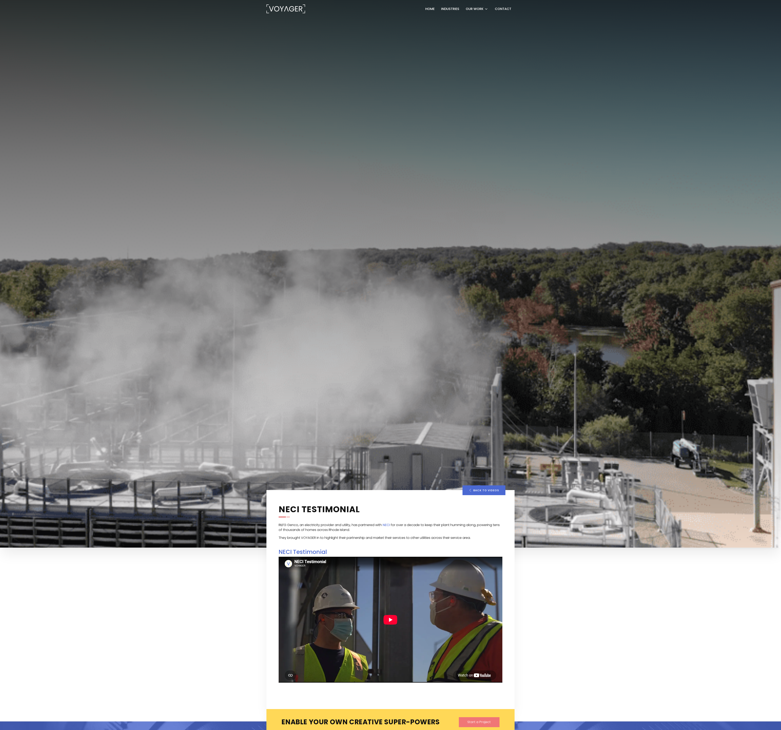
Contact (503, 9)
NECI (386, 525)
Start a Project (479, 722)
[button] (483, 490)
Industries (450, 9)
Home (430, 9)
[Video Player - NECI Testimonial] (390, 620)
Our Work (474, 9)
